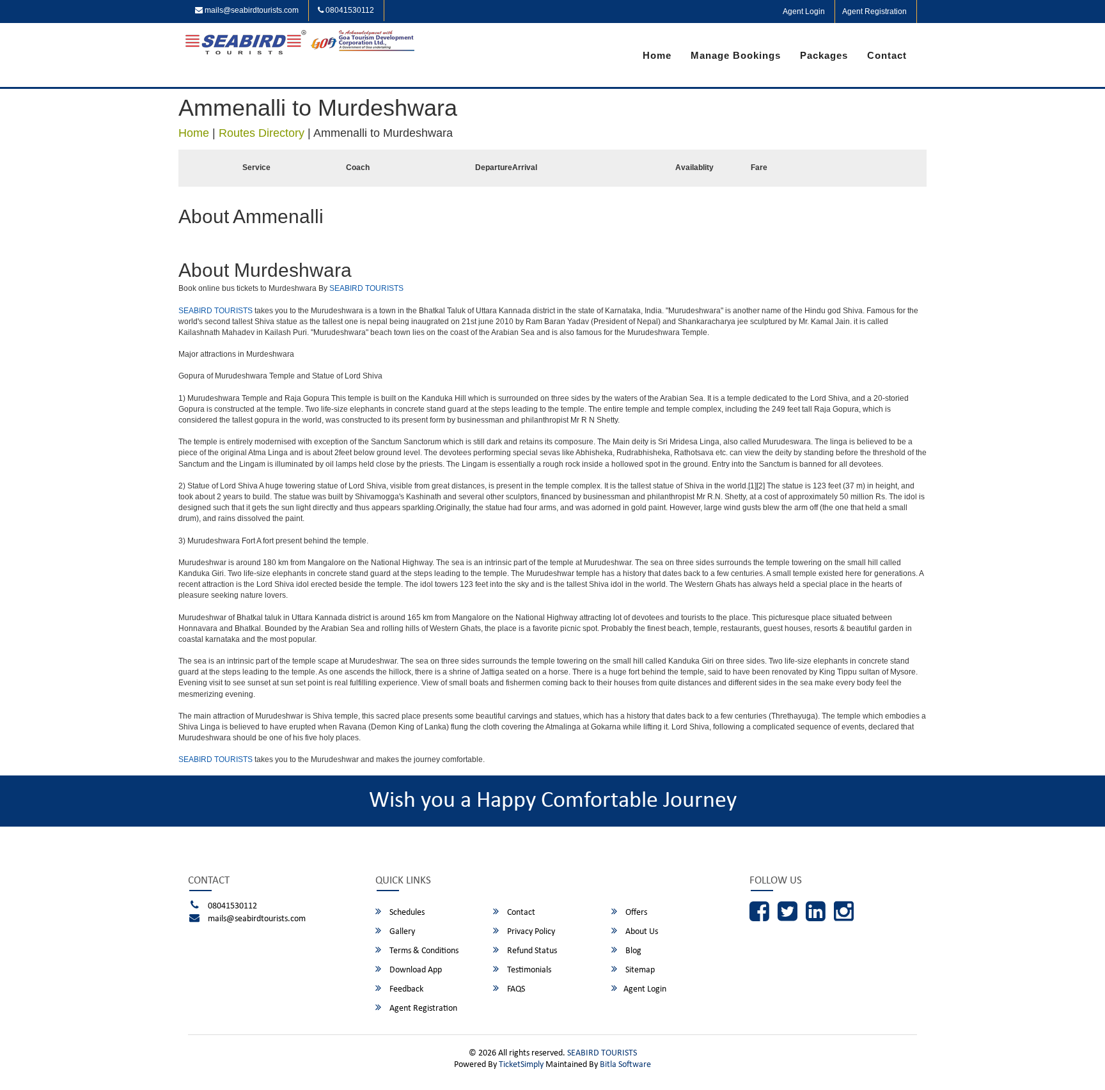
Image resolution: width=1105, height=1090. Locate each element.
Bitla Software (625, 1065)
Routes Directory (261, 133)
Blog (632, 951)
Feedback (405, 989)
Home (657, 55)
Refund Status (531, 951)
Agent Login (804, 11)
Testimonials (528, 970)
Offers (635, 912)
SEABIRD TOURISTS (366, 288)
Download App (415, 970)
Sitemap (639, 970)
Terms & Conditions (423, 951)
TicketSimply (521, 1065)
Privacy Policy (530, 932)
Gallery (401, 932)
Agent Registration (874, 11)
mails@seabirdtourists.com (251, 10)
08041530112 (349, 10)
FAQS (515, 989)
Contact (887, 55)
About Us (640, 932)
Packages (824, 55)
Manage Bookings (736, 55)
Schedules (406, 912)
